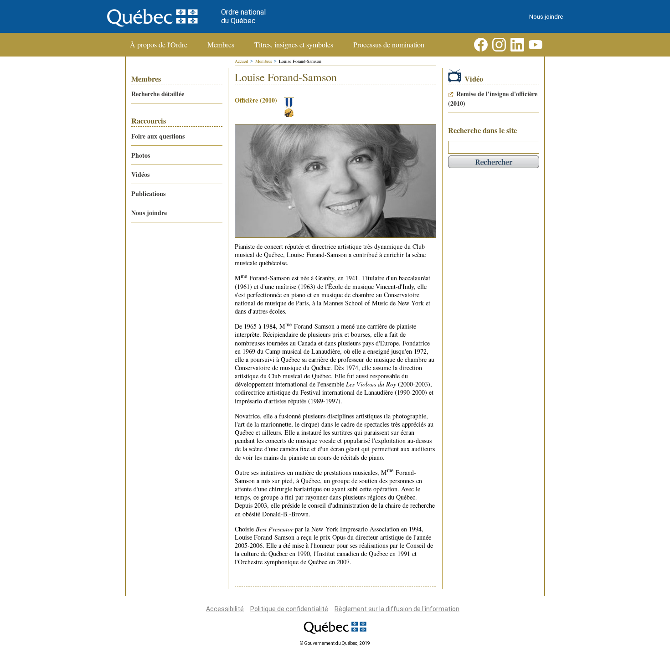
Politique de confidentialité (289, 609)
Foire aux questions (158, 136)
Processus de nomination (388, 45)
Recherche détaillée (157, 93)
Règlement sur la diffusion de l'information (397, 609)
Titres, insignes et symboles (293, 45)
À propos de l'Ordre (158, 45)
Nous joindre (546, 16)
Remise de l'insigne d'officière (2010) (492, 98)
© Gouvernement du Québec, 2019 (335, 643)
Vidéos (140, 174)
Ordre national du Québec (243, 16)
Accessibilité (225, 609)
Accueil (241, 61)
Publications (148, 193)
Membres (220, 45)
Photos (140, 155)
